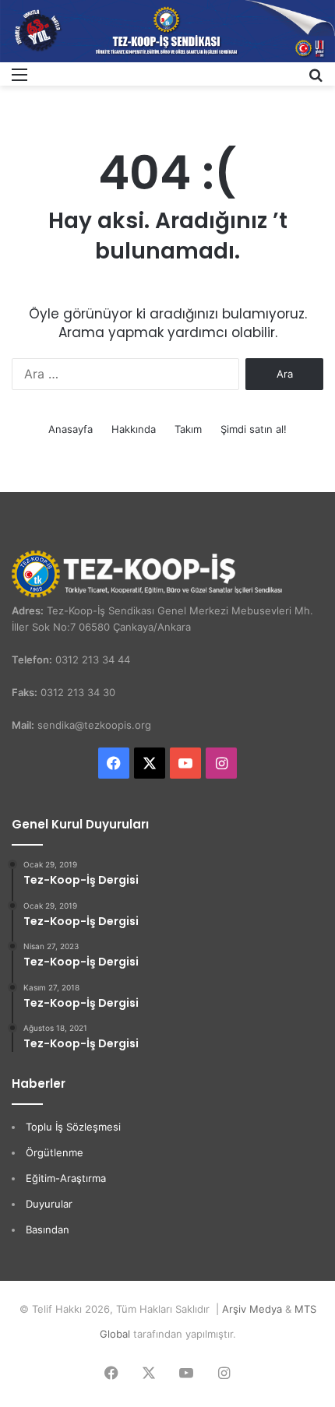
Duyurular (49, 1204)
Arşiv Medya (252, 1309)
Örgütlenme (54, 1152)
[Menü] (19, 79)
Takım (188, 429)
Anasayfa (70, 429)
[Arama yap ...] (315, 79)
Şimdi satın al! (253, 429)
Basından (47, 1229)
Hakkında (133, 429)
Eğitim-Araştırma (66, 1178)
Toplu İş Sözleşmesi (73, 1126)
